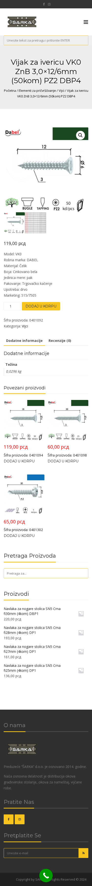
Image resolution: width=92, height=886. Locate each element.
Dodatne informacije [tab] (24, 340)
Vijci (61, 90)
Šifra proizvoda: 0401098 (67, 450)
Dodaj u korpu (41, 306)
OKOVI (10, 879)
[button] (80, 135)
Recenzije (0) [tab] (60, 340)
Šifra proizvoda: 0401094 (23, 450)
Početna (10, 90)
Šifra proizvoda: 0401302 (23, 525)
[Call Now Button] (46, 875)
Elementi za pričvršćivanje (37, 90)
